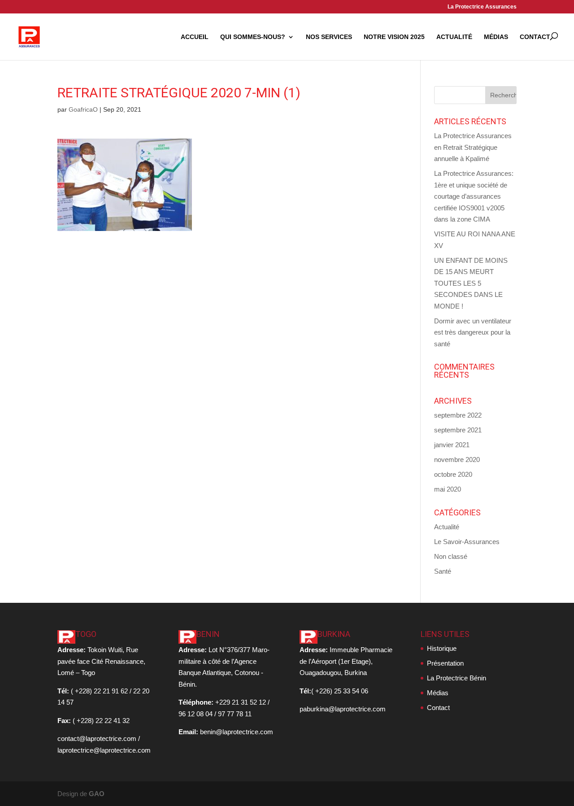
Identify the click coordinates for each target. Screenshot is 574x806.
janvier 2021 (452, 445)
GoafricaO (83, 109)
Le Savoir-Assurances (467, 541)
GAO (96, 793)
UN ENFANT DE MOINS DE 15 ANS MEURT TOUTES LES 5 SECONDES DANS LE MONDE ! (471, 283)
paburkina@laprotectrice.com (343, 709)
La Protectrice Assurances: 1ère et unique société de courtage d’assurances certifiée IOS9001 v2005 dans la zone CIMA (473, 196)
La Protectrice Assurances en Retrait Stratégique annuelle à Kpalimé (473, 147)
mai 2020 (447, 489)
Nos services (329, 37)
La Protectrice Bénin (456, 678)
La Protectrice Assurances (482, 7)
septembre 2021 (458, 430)
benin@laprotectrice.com (236, 732)
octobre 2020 (453, 474)
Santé (442, 571)
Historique (442, 648)
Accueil (195, 37)
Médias (496, 37)
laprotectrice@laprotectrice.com (104, 750)
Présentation (445, 663)
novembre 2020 (457, 459)
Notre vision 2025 (394, 37)
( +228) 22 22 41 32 (101, 720)
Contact (535, 37)
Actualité (454, 37)
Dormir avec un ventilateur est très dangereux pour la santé (472, 332)
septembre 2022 (458, 415)
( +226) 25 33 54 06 (339, 691)
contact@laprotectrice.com (96, 738)
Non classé (450, 556)
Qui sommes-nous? (252, 37)
